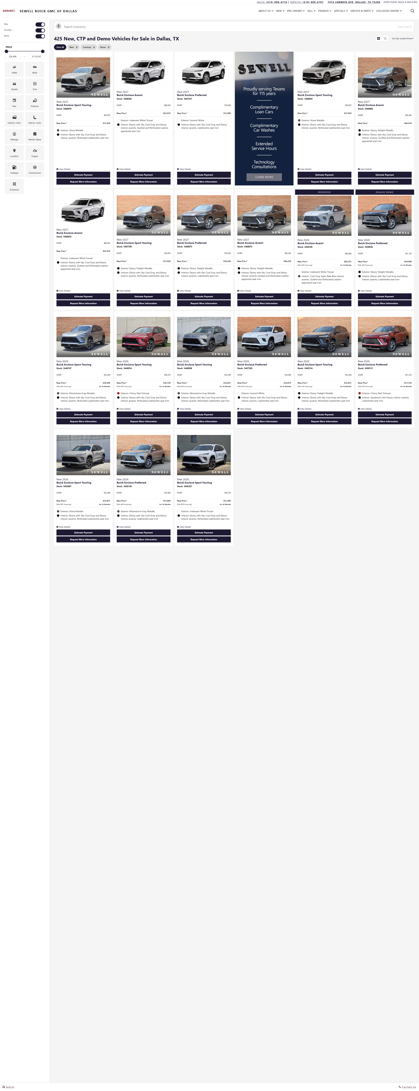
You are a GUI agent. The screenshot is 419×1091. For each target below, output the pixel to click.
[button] (412, 10)
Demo (6, 36)
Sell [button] (311, 11)
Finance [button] (323, 11)
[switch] (24, 24)
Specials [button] (339, 11)
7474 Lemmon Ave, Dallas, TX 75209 (354, 2)
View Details (64, 169)
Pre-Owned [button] (294, 11)
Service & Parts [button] (360, 11)
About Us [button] (264, 11)
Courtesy (8, 30)
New (6, 24)
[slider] (6, 51)
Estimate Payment (83, 174)
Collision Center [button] (387, 11)
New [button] (279, 11)
